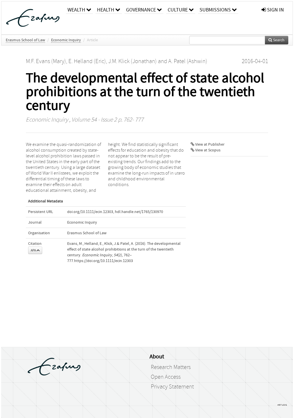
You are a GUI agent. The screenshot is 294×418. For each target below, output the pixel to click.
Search (278, 40)
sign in (275, 10)
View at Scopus (207, 150)
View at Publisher (209, 144)
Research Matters (171, 367)
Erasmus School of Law (25, 40)
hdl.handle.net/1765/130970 (139, 212)
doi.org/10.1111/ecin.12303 (90, 212)
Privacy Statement (172, 386)
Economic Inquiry (66, 40)
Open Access (166, 377)
